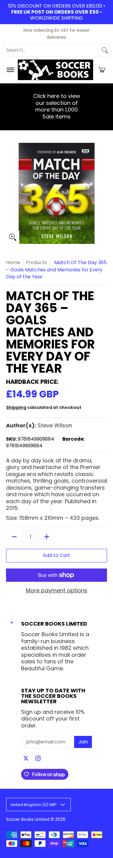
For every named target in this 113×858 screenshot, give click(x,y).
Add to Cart (56, 555)
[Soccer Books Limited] (55, 70)
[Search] (105, 50)
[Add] (47, 536)
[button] (102, 70)
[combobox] (51, 50)
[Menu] (10, 70)
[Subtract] (14, 536)
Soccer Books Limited (27, 819)
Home (13, 262)
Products (36, 262)
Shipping (16, 407)
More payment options (56, 590)
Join (83, 741)
